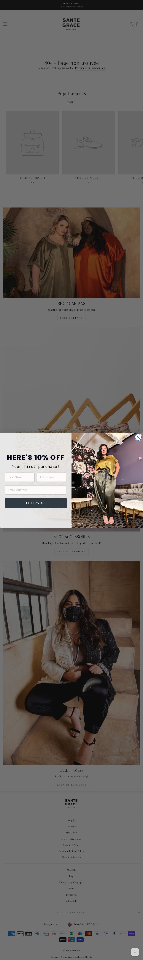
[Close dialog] (138, 437)
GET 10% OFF (35, 503)
